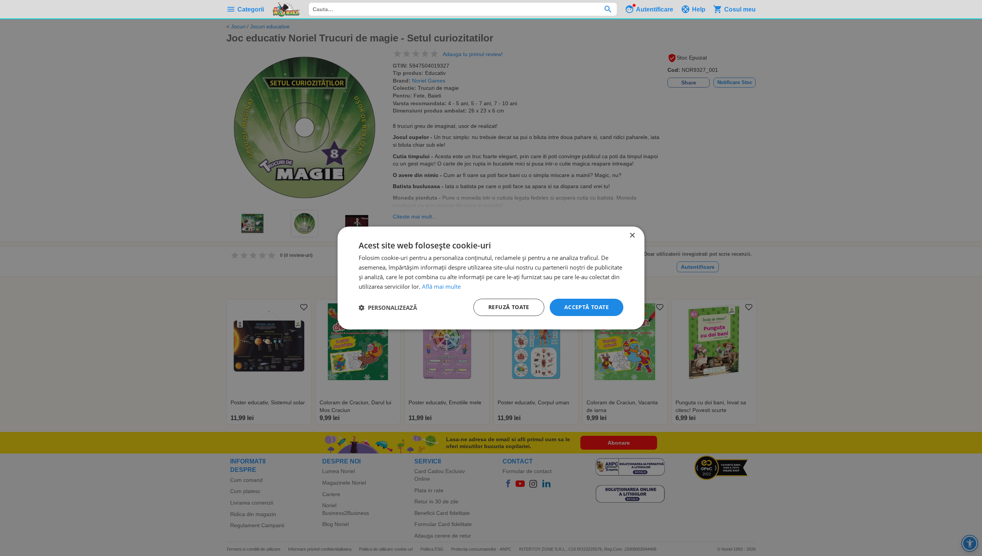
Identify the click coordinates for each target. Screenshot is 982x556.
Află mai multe (441, 286)
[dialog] (491, 278)
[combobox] (462, 9)
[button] (388, 307)
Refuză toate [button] (508, 307)
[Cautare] (607, 9)
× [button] (632, 235)
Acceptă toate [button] (586, 307)
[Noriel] (286, 9)
